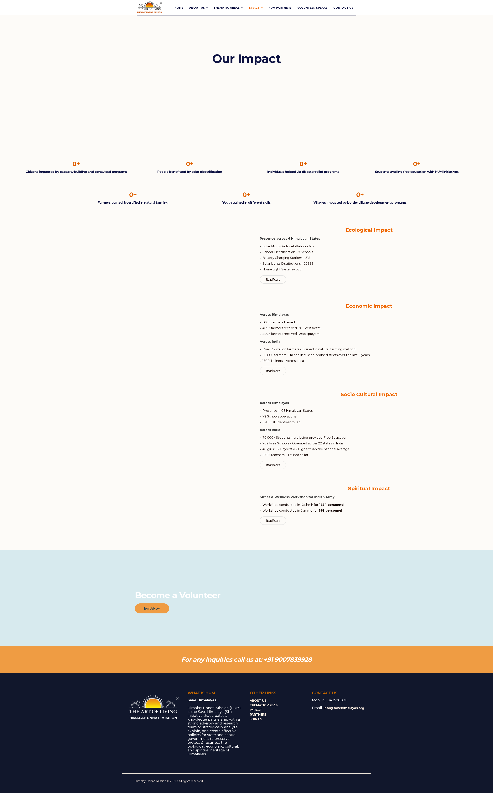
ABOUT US (258, 701)
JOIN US (256, 719)
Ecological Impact (369, 230)
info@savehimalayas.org (344, 708)
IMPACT (256, 710)
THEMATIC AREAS (264, 705)
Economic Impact (369, 306)
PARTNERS (258, 714)
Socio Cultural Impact (369, 394)
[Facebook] (337, 781)
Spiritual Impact (369, 488)
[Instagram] (349, 781)
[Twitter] (343, 781)
